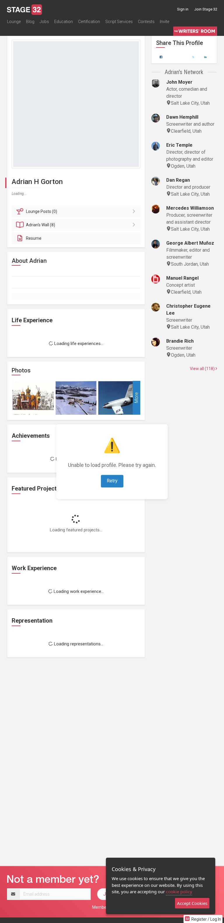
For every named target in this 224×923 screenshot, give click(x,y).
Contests (146, 21)
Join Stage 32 (205, 9)
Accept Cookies (192, 903)
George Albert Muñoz (190, 243)
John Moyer (179, 82)
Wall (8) (40, 225)
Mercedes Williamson (190, 208)
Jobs (44, 21)
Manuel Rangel (182, 278)
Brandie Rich (180, 341)
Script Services (119, 21)
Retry (112, 481)
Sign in (182, 9)
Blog (30, 21)
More (136, 398)
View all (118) (203, 368)
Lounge (14, 21)
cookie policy (179, 891)
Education (63, 21)
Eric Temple (179, 145)
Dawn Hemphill (182, 117)
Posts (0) (41, 211)
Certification (89, 21)
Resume (33, 238)
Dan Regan (178, 180)
